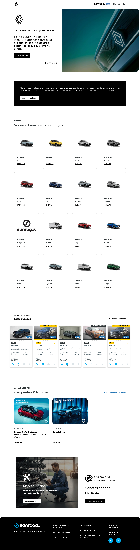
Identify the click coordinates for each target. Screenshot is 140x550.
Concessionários (29, 98)
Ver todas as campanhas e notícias (111, 392)
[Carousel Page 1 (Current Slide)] (45, 63)
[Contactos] (124, 4)
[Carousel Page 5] (54, 63)
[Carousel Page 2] (47, 63)
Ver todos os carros (117, 319)
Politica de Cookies (87, 530)
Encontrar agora (95, 501)
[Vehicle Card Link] (21, 333)
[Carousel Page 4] (52, 63)
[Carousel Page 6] (57, 63)
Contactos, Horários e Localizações (61, 526)
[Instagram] (118, 540)
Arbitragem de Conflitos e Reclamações (90, 536)
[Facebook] (110, 540)
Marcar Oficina (31, 501)
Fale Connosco (85, 525)
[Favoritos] (119, 4)
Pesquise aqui (22, 55)
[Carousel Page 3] (50, 63)
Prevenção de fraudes (114, 533)
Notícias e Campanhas (61, 532)
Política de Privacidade (113, 526)
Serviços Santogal (60, 537)
